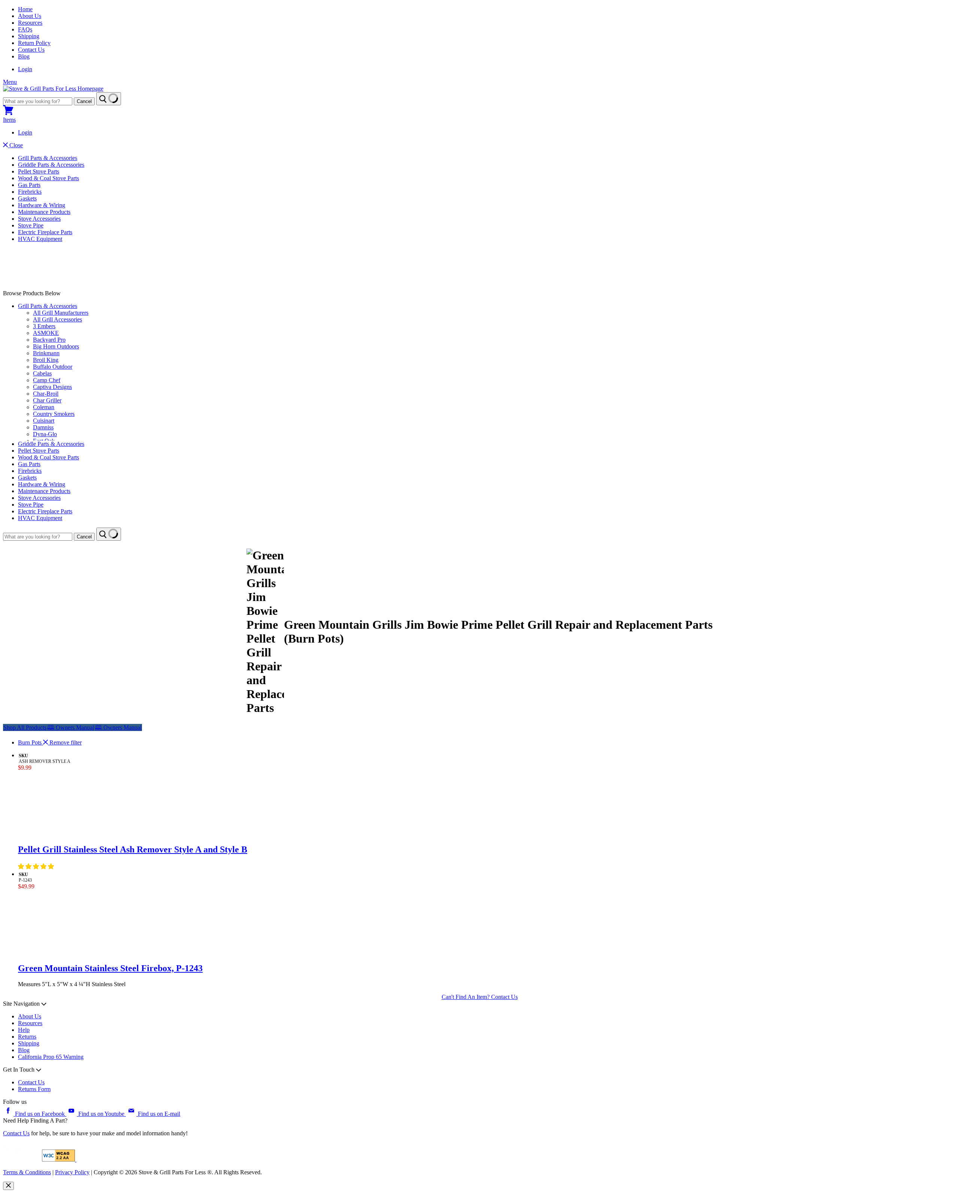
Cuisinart (43, 420)
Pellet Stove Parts (38, 171)
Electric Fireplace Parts (45, 232)
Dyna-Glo (45, 434)
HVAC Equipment (40, 239)
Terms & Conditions (27, 1172)
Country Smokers (54, 414)
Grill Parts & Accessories (47, 158)
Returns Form (34, 1089)
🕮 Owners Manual (118, 727)
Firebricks (30, 191)
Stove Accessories (39, 218)
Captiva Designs (52, 387)
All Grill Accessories (57, 319)
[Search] (108, 98)
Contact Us (31, 49)
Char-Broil (45, 393)
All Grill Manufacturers (60, 312)
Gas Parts (29, 185)
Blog (24, 56)
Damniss (43, 427)
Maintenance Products (44, 212)
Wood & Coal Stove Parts (48, 178)
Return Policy (34, 43)
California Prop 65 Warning (51, 1057)
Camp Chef (46, 380)
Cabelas (42, 373)
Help (24, 1030)
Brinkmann (46, 353)
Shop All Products (24, 727)
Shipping (28, 36)
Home (25, 9)
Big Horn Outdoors (56, 346)
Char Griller (47, 400)
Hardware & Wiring (41, 205)
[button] (36, 866)
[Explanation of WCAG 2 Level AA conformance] (59, 1159)
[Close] (8, 1186)
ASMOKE (46, 333)
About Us (29, 16)
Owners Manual (70, 727)
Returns (27, 1036)
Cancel (84, 101)
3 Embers (44, 326)
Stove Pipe (30, 225)
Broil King (45, 360)
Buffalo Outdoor (52, 366)
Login (25, 69)
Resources (30, 22)
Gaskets (27, 198)
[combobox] (37, 101)
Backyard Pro (49, 339)
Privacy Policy (72, 1172)
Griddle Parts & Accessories (51, 164)
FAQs (25, 29)
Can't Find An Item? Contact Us (480, 997)
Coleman (43, 407)
